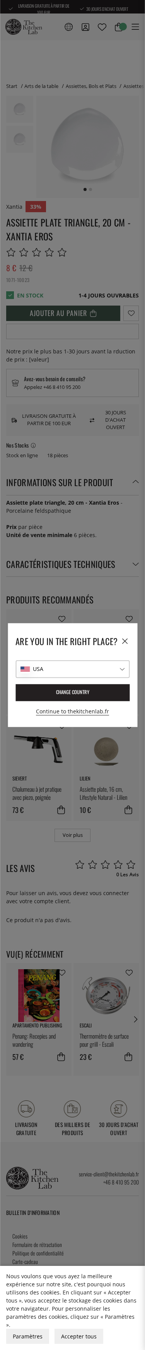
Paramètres (28, 1336)
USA (38, 668)
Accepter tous (79, 1336)
